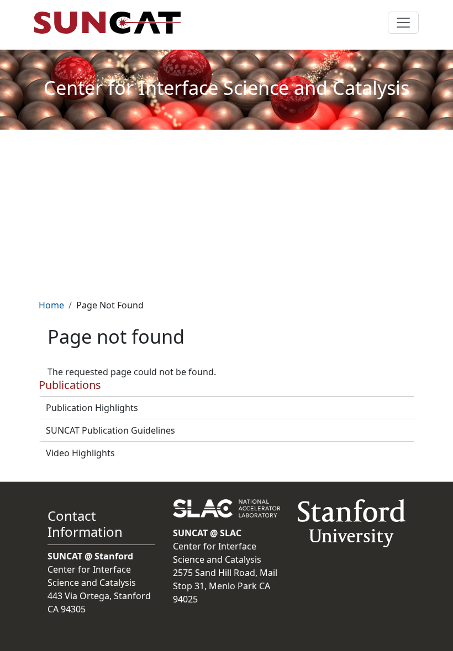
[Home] (111, 23)
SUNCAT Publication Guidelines (110, 430)
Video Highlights (80, 453)
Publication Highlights (92, 408)
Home (51, 305)
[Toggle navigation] (403, 23)
